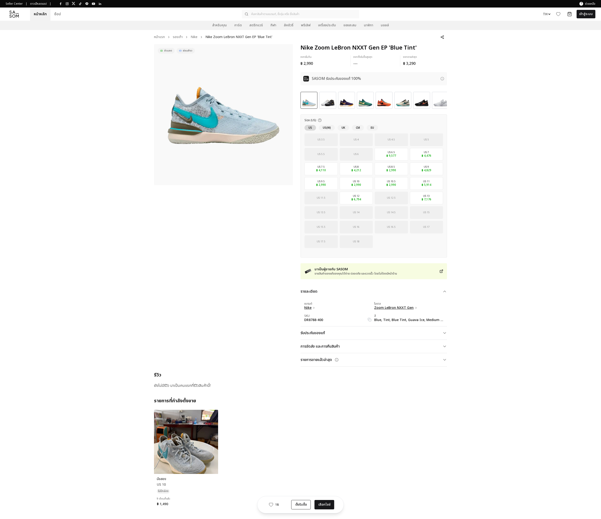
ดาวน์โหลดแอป (38, 4)
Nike (194, 37)
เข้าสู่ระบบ (586, 14)
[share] (442, 37)
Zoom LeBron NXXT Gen (394, 308)
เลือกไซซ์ (324, 504)
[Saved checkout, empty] (569, 14)
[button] (300, 14)
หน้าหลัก (40, 14)
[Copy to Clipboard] (369, 319)
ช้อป (57, 14)
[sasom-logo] (14, 14)
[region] (223, 114)
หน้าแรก (159, 37)
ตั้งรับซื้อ (301, 504)
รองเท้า (178, 37)
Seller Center (14, 4)
